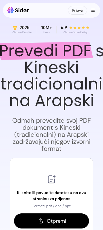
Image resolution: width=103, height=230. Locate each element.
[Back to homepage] (18, 10)
